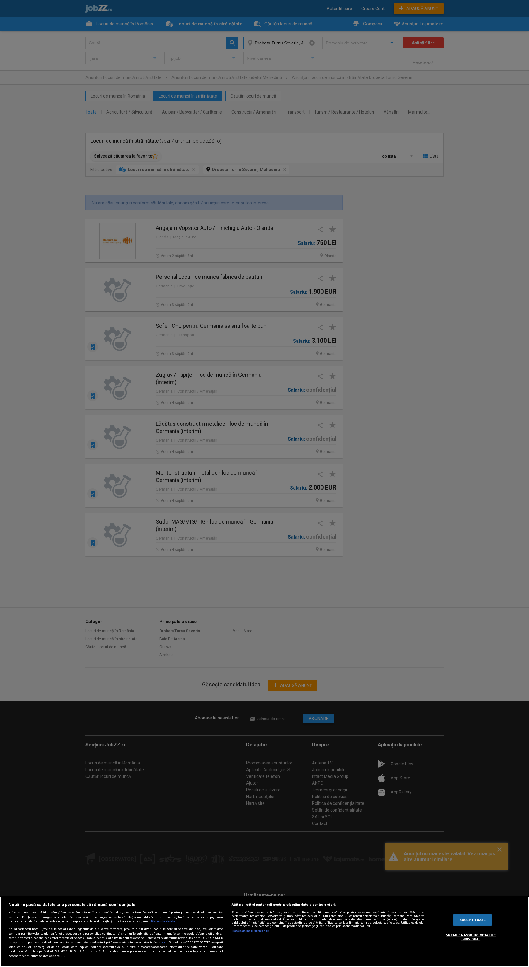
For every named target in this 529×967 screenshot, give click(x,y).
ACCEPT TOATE (473, 919)
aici (164, 942)
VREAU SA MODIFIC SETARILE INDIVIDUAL (471, 937)
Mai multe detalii (163, 921)
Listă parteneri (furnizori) (250, 930)
